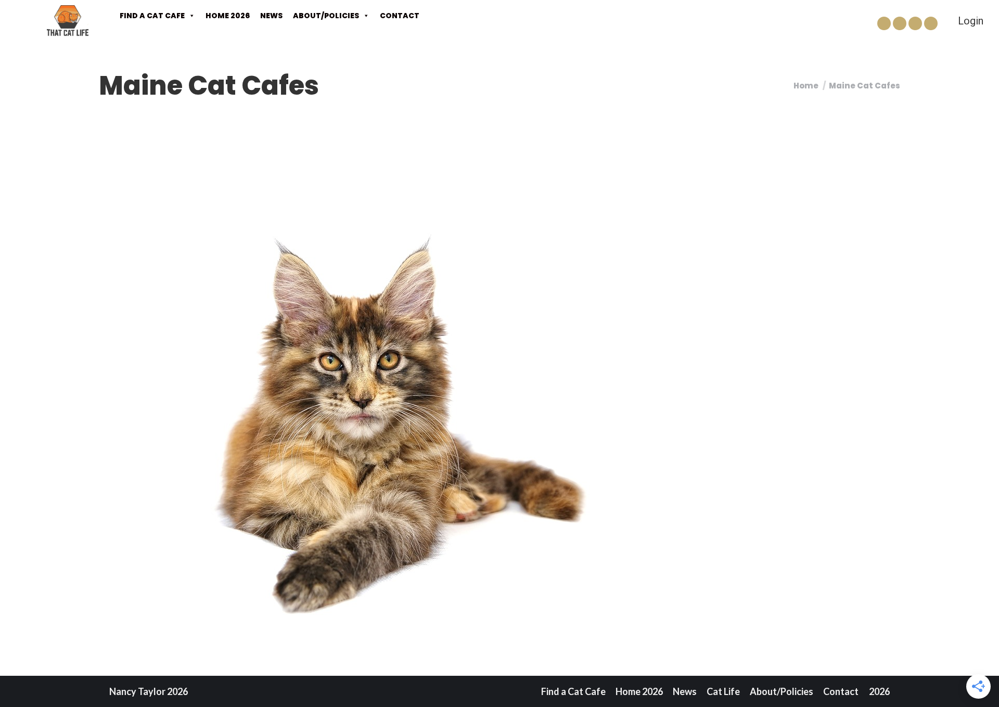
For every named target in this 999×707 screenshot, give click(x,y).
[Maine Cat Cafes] (499, 410)
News (271, 15)
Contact (399, 15)
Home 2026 (228, 15)
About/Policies (326, 15)
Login (970, 21)
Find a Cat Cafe (152, 15)
